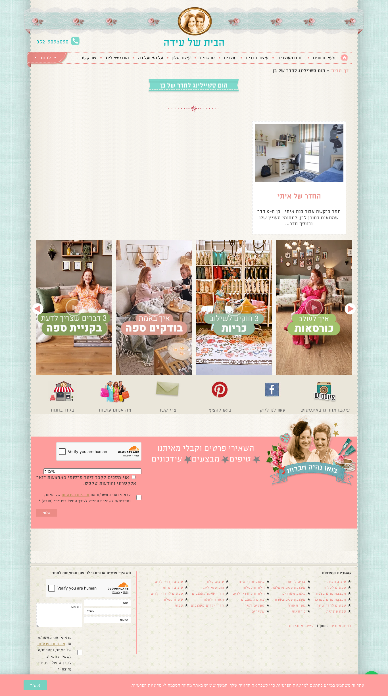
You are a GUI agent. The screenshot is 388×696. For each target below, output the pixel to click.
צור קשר (88, 57)
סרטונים (207, 57)
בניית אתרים (341, 626)
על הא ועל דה (150, 57)
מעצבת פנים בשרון (290, 599)
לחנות (45, 58)
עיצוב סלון (181, 57)
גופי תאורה (297, 605)
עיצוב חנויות (173, 587)
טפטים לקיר (255, 605)
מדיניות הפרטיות (75, 494)
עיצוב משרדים (294, 593)
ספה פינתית (336, 611)
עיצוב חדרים (257, 57)
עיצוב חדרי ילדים (169, 581)
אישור (35, 685)
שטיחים (258, 611)
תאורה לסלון (214, 599)
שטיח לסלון (173, 599)
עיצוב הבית (336, 581)
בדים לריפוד (296, 581)
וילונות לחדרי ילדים (249, 593)
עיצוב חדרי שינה (251, 581)
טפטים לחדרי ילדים (167, 593)
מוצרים (230, 57)
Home (344, 58)
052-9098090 (52, 42)
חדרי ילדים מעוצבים (207, 605)
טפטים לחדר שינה (331, 605)
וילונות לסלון (254, 587)
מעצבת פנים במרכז (330, 599)
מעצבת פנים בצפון (331, 593)
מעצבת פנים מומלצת (289, 587)
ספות (179, 605)
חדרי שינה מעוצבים (208, 593)
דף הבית (340, 71)
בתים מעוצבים (291, 57)
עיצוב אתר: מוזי (300, 626)
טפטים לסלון (335, 587)
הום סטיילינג (117, 57)
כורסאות (299, 611)
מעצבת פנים (324, 57)
